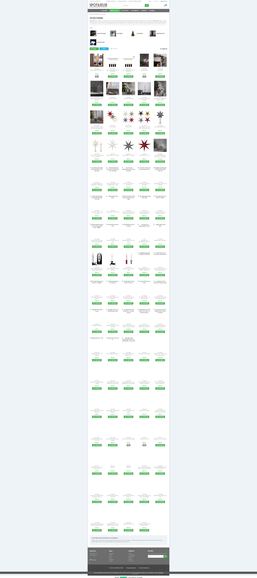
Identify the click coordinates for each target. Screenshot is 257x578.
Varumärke (152, 10)
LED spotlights (124, 10)
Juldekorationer (101, 42)
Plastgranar (140, 33)
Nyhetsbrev (130, 559)
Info (97, 76)
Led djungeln (131, 556)
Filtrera (94, 48)
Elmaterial (143, 10)
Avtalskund (111, 559)
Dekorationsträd (160, 33)
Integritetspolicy (131, 555)
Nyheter (130, 558)
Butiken (110, 555)
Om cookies (131, 561)
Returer (110, 558)
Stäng (161, 572)
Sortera (104, 48)
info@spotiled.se (93, 555)
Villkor (110, 556)
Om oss (130, 553)
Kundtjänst (111, 553)
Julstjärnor (119, 33)
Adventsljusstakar (101, 33)
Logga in (149, 1)
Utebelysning (104, 10)
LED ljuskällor (135, 10)
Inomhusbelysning (114, 10)
